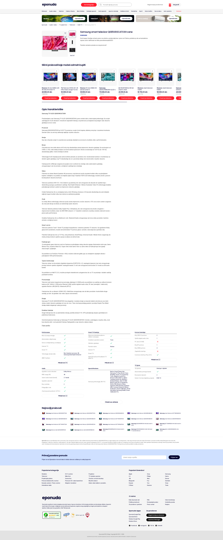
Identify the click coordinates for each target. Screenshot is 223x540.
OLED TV (79, 25)
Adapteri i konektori (70, 483)
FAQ (148, 500)
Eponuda (44, 25)
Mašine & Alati (124, 11)
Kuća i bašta (148, 11)
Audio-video (52, 11)
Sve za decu (158, 11)
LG (129, 476)
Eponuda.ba (133, 536)
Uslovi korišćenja (170, 500)
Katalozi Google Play (134, 519)
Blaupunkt (131, 481)
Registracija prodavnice (155, 4)
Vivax (166, 483)
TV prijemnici (63, 25)
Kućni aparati (102, 11)
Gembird (167, 481)
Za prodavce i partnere (135, 504)
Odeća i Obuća (70, 11)
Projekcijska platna (47, 478)
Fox (148, 481)
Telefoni (61, 11)
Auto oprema (167, 11)
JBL (130, 478)
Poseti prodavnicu (50, 98)
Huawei (131, 483)
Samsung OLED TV (90, 25)
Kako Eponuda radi (134, 500)
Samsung (168, 474)
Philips (149, 476)
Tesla (166, 485)
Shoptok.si (124, 536)
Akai (148, 478)
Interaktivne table (46, 485)
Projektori (91, 474)
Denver (167, 478)
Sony (148, 474)
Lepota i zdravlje (113, 11)
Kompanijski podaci (152, 502)
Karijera (167, 504)
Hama (167, 476)
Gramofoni (68, 478)
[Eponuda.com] (49, 5)
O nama (132, 496)
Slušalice (44, 474)
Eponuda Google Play (135, 514)
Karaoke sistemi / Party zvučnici (51, 483)
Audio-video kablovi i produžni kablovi (97, 483)
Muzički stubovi (93, 481)
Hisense (149, 485)
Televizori (72, 25)
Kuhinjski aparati (91, 11)
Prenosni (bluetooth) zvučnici (50, 481)
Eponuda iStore (133, 516)
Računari (44, 11)
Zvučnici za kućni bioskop (96, 478)
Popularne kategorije (50, 470)
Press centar (150, 504)
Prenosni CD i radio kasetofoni (74, 481)
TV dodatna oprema (94, 476)
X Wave (131, 485)
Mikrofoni (68, 476)
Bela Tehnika (80, 11)
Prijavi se (174, 457)
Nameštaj (134, 11)
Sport (141, 11)
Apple (130, 474)
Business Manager (154, 520)
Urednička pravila (170, 502)
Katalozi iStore (133, 521)
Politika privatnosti (134, 502)
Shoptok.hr (129, 536)
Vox (148, 483)
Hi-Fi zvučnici (69, 474)
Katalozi (178, 11)
